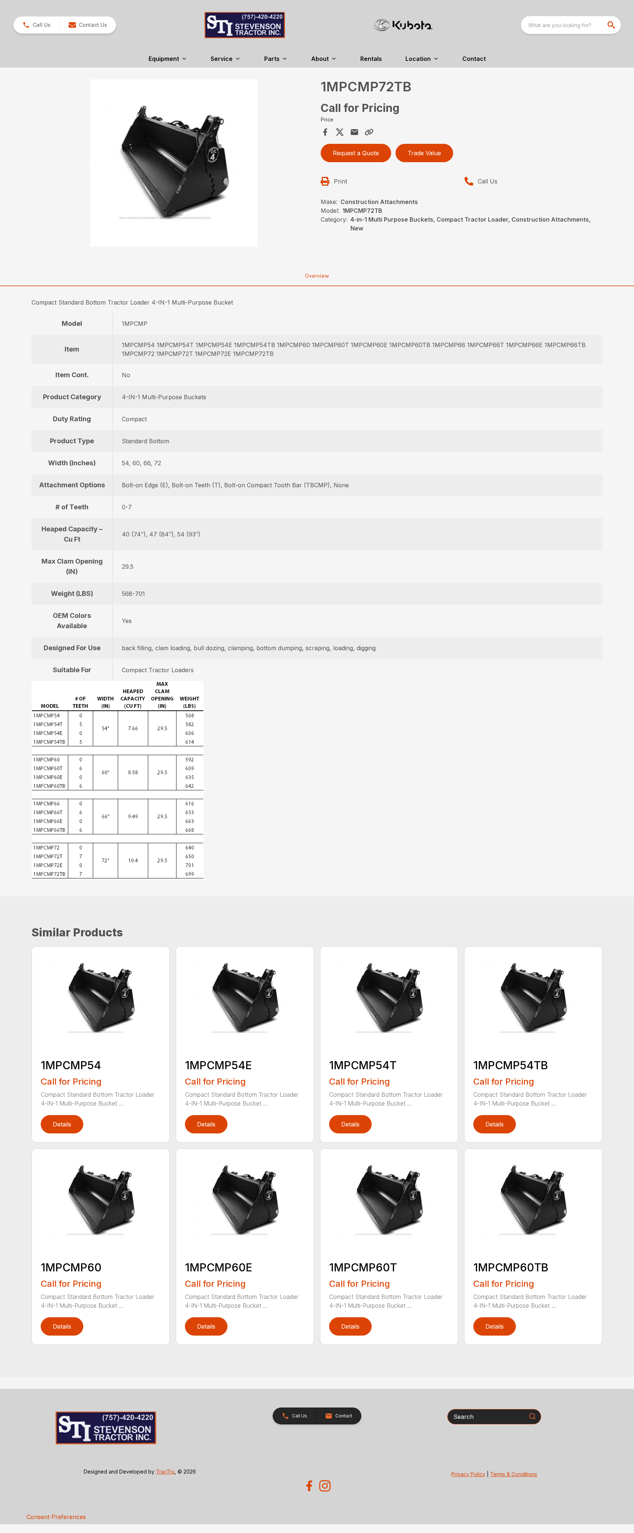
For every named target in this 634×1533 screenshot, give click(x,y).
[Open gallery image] (173, 163)
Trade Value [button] (424, 153)
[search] (612, 25)
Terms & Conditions (513, 1474)
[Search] (532, 1416)
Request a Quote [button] (356, 153)
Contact (474, 58)
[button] (36, 25)
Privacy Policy (468, 1474)
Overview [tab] (317, 276)
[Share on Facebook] (325, 132)
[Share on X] (339, 132)
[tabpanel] (173, 164)
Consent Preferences (56, 1517)
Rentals (371, 58)
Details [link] (62, 1124)
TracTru (165, 1471)
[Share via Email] (354, 132)
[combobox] (571, 25)
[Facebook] (309, 1485)
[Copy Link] (369, 132)
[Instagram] (324, 1485)
